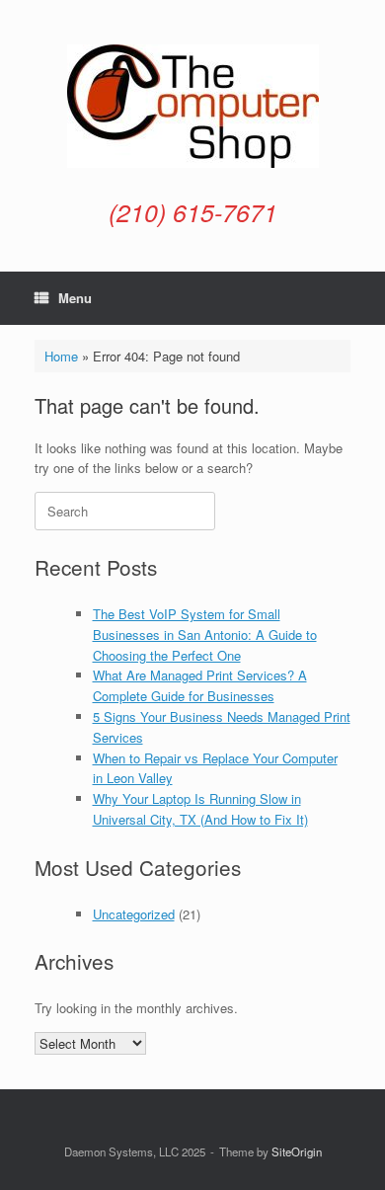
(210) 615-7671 (193, 212)
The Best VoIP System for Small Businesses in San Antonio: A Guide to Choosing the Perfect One (205, 634)
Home (61, 356)
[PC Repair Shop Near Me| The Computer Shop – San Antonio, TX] (192, 106)
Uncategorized (134, 914)
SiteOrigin (296, 1151)
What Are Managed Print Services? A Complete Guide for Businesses (200, 685)
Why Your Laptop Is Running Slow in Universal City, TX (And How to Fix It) (200, 809)
